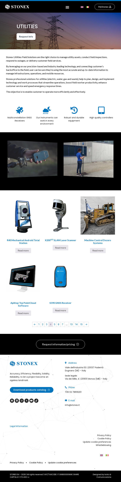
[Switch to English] (82, 7)
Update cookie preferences (97, 441)
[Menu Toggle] (67, 7)
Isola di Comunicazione (104, 475)
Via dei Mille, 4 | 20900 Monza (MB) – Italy (86, 378)
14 (76, 324)
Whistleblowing (103, 445)
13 (71, 324)
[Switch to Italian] (87, 7)
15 (81, 324)
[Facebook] (12, 401)
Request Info (26, 36)
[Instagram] (22, 401)
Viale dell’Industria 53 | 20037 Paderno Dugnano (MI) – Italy (84, 369)
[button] (9, 159)
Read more (23, 250)
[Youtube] (31, 401)
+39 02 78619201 (73, 392)
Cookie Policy (104, 438)
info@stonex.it (72, 405)
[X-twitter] (26, 401)
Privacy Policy (104, 435)
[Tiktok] (36, 401)
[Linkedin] (17, 401)
